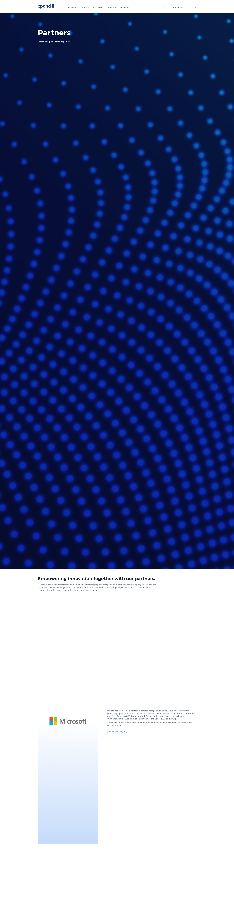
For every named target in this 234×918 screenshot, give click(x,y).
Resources (98, 7)
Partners (84, 7)
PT (195, 7)
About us (124, 7)
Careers (112, 7)
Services (72, 7)
